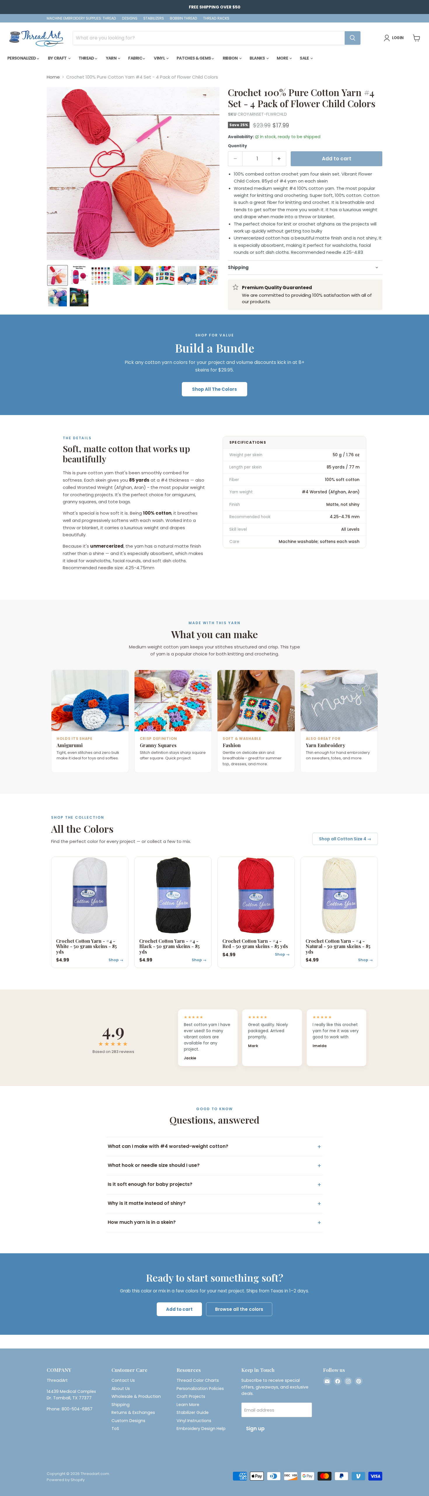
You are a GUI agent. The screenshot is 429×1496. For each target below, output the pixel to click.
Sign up (255, 1428)
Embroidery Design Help (201, 1428)
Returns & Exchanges (133, 1412)
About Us (120, 1388)
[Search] (352, 38)
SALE (305, 58)
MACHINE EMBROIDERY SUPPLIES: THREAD (81, 18)
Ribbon (230, 58)
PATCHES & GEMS (194, 58)
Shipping (120, 1405)
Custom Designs (128, 1421)
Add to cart (179, 1309)
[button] (57, 275)
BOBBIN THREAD (183, 18)
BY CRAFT (57, 58)
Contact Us (123, 1380)
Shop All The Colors (214, 389)
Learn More (188, 1405)
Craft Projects (191, 1396)
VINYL (159, 58)
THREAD (87, 58)
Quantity (237, 146)
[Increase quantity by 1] (279, 158)
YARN (111, 58)
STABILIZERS (153, 18)
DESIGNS (129, 18)
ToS (115, 1428)
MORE (283, 58)
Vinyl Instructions (194, 1421)
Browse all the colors (239, 1309)
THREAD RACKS (216, 18)
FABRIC (135, 58)
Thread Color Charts (198, 1380)
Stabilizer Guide (193, 1412)
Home (53, 76)
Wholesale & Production (136, 1396)
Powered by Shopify (66, 1480)
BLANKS (258, 58)
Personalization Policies (200, 1388)
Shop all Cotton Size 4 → (345, 839)
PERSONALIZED (22, 58)
